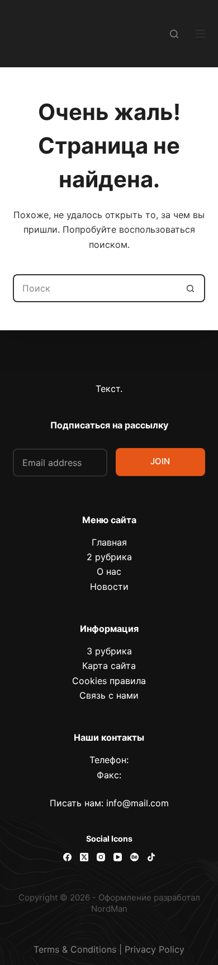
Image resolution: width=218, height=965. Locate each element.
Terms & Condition (73, 949)
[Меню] (200, 34)
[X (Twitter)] (84, 857)
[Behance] (134, 857)
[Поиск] (174, 34)
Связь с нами (109, 695)
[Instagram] (101, 857)
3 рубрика (109, 651)
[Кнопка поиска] (191, 288)
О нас (109, 571)
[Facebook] (67, 857)
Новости (109, 586)
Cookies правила (109, 680)
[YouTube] (117, 857)
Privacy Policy (154, 949)
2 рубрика (109, 556)
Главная (109, 542)
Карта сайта (109, 665)
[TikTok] (151, 857)
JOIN (160, 461)
